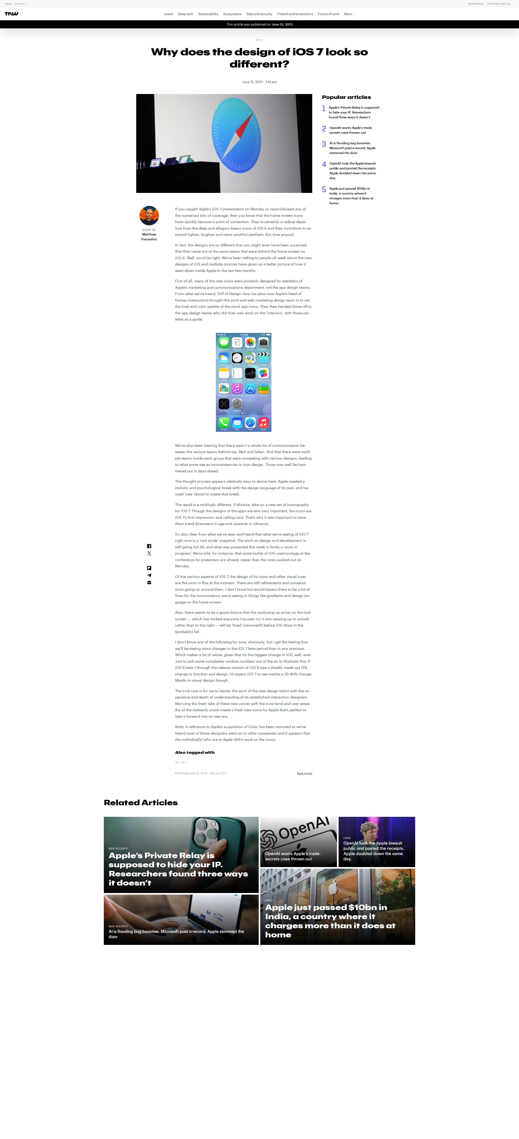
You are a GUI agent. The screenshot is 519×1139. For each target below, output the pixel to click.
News (8, 3)
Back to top (304, 773)
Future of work (328, 14)
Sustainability (208, 14)
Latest (168, 14)
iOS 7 (184, 762)
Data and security (259, 14)
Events (19, 3)
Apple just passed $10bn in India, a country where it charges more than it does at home (351, 195)
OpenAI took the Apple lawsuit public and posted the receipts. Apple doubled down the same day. (352, 170)
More (348, 14)
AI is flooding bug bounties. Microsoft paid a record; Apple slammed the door (352, 148)
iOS (177, 762)
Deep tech (185, 14)
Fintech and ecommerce (295, 14)
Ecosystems (232, 14)
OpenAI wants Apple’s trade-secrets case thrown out (351, 130)
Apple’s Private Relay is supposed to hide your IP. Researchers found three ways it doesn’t (354, 112)
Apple (260, 40)
